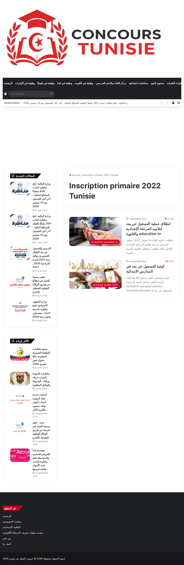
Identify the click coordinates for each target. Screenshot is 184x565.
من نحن (7, 538)
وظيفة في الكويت (84, 83)
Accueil (75, 175)
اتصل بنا (7, 543)
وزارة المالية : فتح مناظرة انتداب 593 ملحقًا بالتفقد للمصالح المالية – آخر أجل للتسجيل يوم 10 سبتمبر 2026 (77, 102)
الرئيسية (8, 83)
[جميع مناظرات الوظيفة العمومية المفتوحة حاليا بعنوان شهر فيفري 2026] (20, 354)
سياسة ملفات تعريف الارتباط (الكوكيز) (23, 532)
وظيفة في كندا (64, 83)
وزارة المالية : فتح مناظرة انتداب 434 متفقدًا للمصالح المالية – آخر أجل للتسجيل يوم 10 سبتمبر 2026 (42, 195)
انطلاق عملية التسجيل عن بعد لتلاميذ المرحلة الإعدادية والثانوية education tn (148, 229)
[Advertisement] (92, 135)
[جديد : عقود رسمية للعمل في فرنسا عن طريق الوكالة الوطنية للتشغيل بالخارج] (20, 427)
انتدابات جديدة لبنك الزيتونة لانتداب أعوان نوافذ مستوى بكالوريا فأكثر (40, 402)
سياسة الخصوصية (12, 521)
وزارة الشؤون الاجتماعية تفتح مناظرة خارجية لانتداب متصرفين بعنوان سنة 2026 (42, 309)
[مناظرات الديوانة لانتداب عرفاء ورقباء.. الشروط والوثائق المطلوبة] (20, 378)
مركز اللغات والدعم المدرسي (111, 83)
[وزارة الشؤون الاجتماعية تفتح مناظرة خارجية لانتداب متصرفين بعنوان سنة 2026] (20, 306)
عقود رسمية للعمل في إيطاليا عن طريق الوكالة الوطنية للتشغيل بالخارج (41, 284)
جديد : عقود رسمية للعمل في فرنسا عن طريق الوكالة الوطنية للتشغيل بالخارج (41, 430)
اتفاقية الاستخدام (11, 527)
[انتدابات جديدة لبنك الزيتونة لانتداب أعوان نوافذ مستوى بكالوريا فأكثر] (20, 399)
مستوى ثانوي (157, 83)
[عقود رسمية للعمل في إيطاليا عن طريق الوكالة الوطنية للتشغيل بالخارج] (20, 282)
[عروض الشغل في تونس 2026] (84, 38)
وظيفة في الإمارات (25, 83)
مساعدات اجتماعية (138, 83)
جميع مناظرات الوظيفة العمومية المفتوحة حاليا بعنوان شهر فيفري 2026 (41, 356)
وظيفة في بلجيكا (46, 83)
